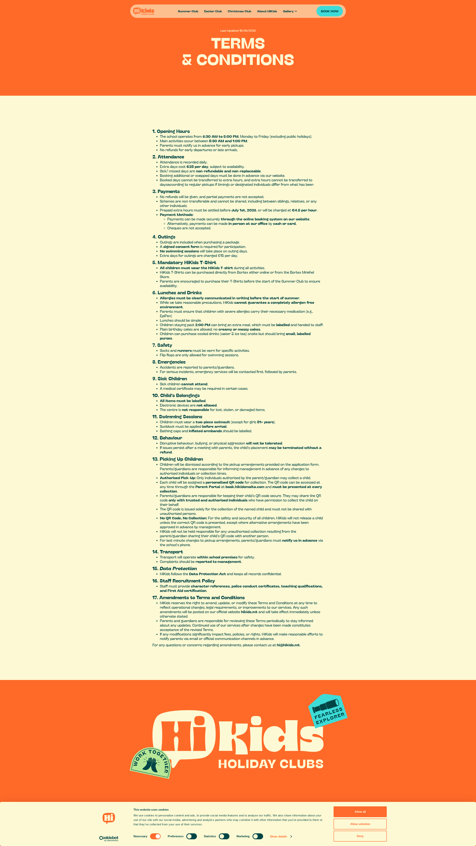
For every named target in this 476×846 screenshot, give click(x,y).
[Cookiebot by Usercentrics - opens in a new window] (109, 839)
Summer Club (188, 11)
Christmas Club (239, 11)
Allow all (360, 811)
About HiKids (267, 11)
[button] (290, 11)
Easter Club (213, 11)
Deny (360, 836)
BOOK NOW (329, 11)
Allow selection (360, 824)
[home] (154, 11)
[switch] (191, 836)
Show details (278, 836)
